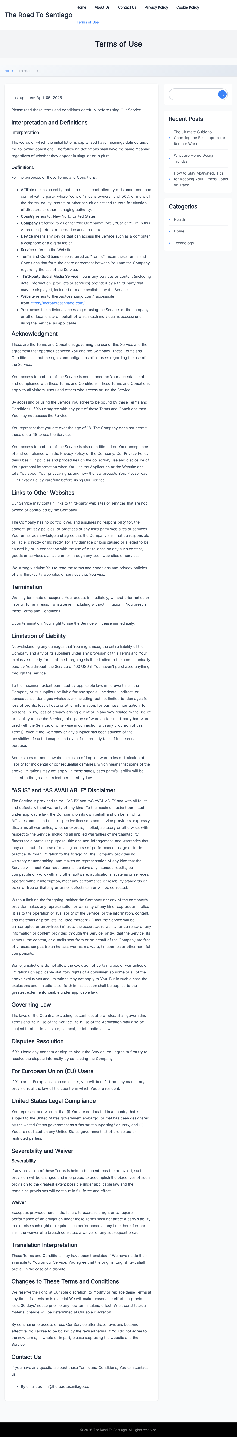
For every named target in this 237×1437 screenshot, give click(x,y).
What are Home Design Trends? (194, 158)
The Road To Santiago (38, 15)
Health (179, 219)
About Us (102, 7)
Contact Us (127, 7)
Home (81, 7)
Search (222, 94)
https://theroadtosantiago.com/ (57, 303)
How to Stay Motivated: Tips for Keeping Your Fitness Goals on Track (201, 179)
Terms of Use (88, 22)
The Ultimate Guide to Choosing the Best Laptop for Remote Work (199, 138)
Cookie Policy (187, 7)
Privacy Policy (156, 7)
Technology (184, 243)
